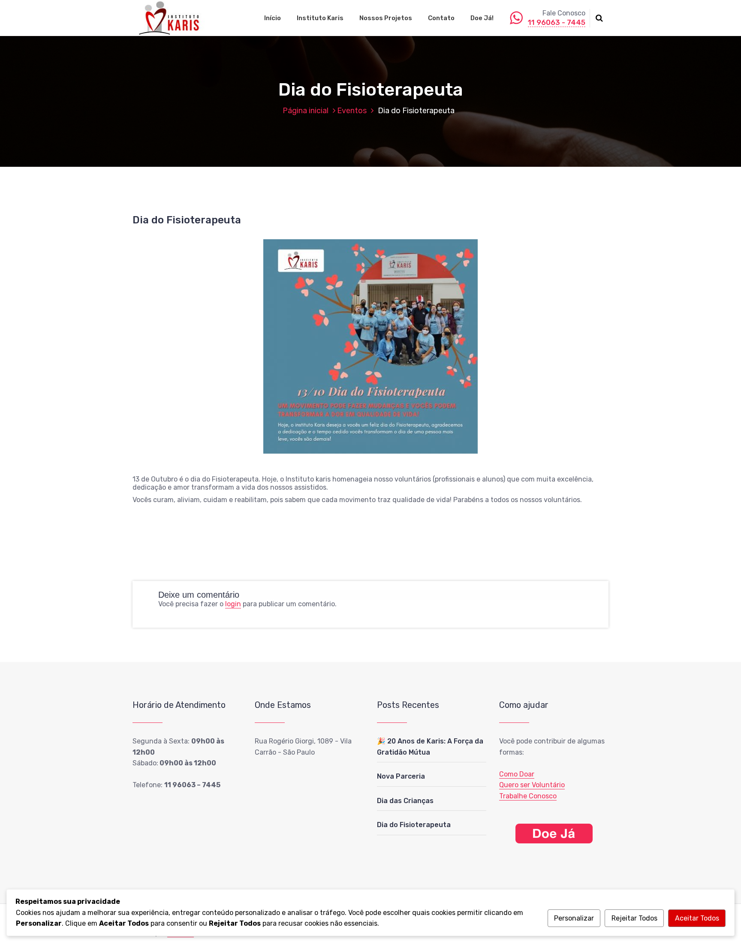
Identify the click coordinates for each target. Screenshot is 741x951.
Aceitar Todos (697, 918)
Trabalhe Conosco (528, 796)
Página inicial (305, 110)
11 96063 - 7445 (556, 22)
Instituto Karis (320, 18)
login (233, 604)
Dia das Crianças (405, 801)
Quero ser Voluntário (532, 785)
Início (272, 18)
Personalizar (574, 918)
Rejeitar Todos (634, 918)
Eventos (352, 110)
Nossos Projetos (385, 18)
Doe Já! (482, 18)
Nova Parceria (401, 776)
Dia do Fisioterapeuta (414, 825)
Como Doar (516, 774)
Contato (441, 18)
